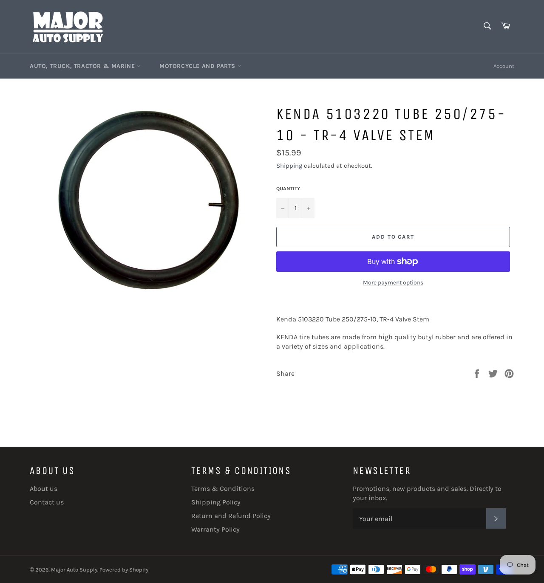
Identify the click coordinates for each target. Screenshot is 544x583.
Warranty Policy (215, 529)
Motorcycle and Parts (198, 66)
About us (43, 488)
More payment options (393, 282)
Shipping (289, 165)
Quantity (288, 189)
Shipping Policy (216, 502)
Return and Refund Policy (231, 516)
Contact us (47, 502)
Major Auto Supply (74, 569)
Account (503, 66)
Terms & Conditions (223, 488)
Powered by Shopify (123, 569)
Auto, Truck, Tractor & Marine (83, 66)
